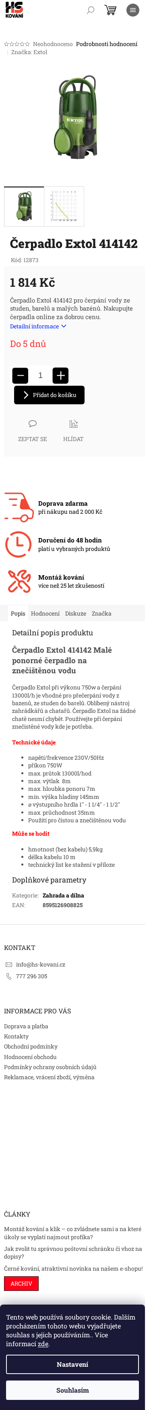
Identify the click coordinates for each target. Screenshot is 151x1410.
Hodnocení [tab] (45, 613)
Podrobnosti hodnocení (106, 44)
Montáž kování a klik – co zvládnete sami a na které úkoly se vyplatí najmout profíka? (72, 1232)
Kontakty (16, 1036)
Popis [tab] (18, 613)
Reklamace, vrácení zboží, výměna (49, 1077)
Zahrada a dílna (63, 895)
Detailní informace (34, 326)
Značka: (29, 52)
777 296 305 (31, 976)
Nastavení (72, 1364)
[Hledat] (91, 10)
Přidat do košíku (55, 395)
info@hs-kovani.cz (40, 964)
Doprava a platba (26, 1026)
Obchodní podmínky (31, 1046)
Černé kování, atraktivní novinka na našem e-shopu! (73, 1268)
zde (43, 1343)
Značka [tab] (102, 613)
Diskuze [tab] (75, 613)
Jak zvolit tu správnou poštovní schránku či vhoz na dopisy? (73, 1252)
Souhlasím (72, 1390)
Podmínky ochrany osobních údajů (50, 1067)
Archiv (21, 1283)
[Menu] (133, 10)
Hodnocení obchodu (30, 1057)
